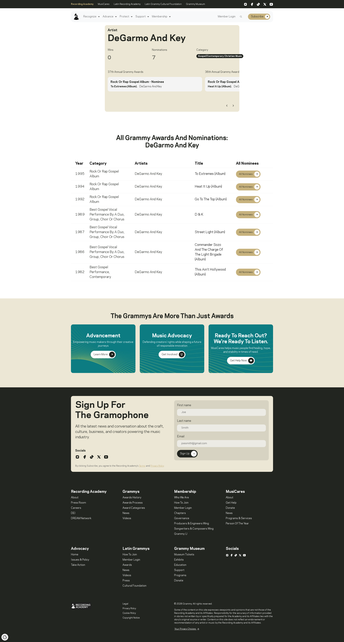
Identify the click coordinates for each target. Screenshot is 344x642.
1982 (80, 272)
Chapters (180, 513)
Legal (125, 604)
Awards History (132, 497)
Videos (127, 518)
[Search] (241, 16)
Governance (181, 518)
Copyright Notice (131, 618)
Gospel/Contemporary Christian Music (220, 56)
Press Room (78, 503)
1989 (80, 214)
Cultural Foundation (134, 586)
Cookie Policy (129, 613)
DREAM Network (81, 518)
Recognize (89, 16)
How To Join (181, 503)
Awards (127, 565)
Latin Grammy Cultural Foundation (163, 4)
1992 (80, 199)
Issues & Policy (80, 560)
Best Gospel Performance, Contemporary (100, 272)
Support (140, 16)
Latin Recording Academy (127, 4)
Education (180, 565)
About (74, 497)
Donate (230, 508)
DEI (73, 513)
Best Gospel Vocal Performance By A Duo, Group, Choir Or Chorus (107, 214)
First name (184, 405)
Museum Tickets (184, 554)
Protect (124, 16)
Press (126, 580)
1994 (80, 186)
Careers (76, 508)
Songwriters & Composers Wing (194, 529)
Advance (108, 16)
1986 (80, 252)
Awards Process (133, 503)
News (126, 513)
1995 (80, 174)
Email (180, 436)
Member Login (226, 16)
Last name (184, 420)
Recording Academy (82, 4)
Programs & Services (239, 518)
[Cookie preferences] (4, 637)
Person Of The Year (237, 523)
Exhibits (179, 560)
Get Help (231, 503)
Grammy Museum (195, 4)
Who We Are (181, 497)
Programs (180, 575)
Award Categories (134, 508)
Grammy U (180, 534)
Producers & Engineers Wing (191, 523)
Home (74, 554)
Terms (142, 466)
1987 (80, 232)
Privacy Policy (157, 466)
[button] (98, 16)
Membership (159, 16)
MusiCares (103, 4)
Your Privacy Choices (185, 629)
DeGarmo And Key (148, 174)
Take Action (78, 565)
